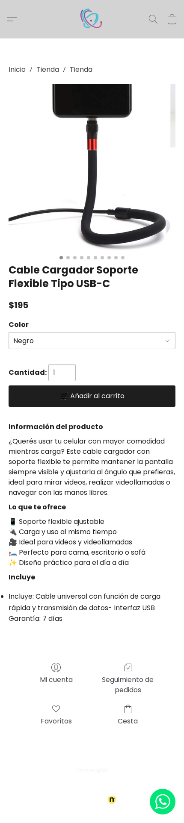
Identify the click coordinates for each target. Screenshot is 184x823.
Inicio (17, 69)
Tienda (47, 69)
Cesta (128, 721)
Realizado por (86, 800)
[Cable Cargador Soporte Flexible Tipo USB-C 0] (92, 167)
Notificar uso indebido (92, 785)
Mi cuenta (56, 680)
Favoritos (56, 721)
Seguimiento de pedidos (128, 685)
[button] (92, 19)
